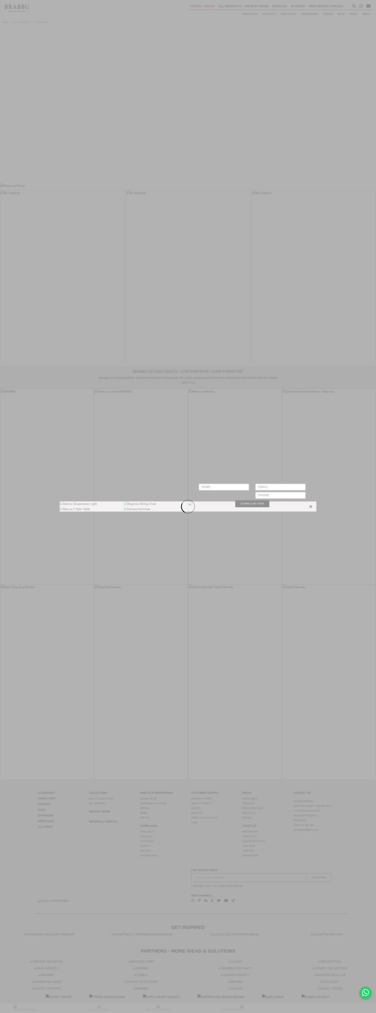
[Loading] (188, 506)
